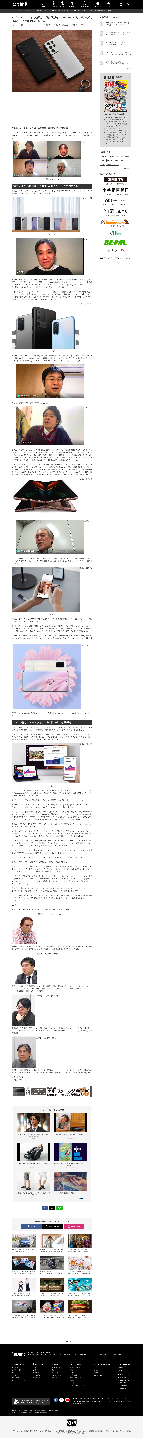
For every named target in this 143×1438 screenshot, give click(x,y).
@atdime (32, 1226)
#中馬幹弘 (47, 25)
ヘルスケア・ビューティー (78, 1380)
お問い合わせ (119, 1399)
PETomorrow (124, 1385)
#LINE (103, 160)
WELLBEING (124, 1383)
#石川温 (74, 25)
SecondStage (124, 1380)
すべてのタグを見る (123, 168)
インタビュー (37, 1375)
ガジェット (15, 1375)
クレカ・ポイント (57, 1375)
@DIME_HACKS (54, 1226)
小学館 (79, 1401)
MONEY (57, 1364)
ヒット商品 (36, 1372)
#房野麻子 (56, 25)
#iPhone (103, 156)
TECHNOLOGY (19, 1364)
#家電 (123, 160)
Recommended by (74, 1198)
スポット (97, 1367)
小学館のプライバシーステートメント (102, 1401)
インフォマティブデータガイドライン (103, 1399)
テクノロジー (22, 11)
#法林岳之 (65, 25)
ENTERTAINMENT (103, 1364)
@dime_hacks (75, 1226)
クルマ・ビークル (75, 1367)
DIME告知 (121, 1367)
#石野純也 (83, 25)
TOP (13, 11)
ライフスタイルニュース (77, 1385)
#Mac (117, 160)
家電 (13, 1372)
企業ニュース (124, 1374)
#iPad (103, 164)
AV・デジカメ (16, 1367)
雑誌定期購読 (86, 1401)
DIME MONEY (56, 1367)
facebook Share (45, 1208)
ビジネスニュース (38, 1378)
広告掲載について (119, 1401)
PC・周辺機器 (16, 1378)
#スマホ (119, 156)
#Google (111, 156)
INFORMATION (125, 1364)
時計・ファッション (76, 1378)
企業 (34, 1370)
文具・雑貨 (73, 1375)
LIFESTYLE (77, 1364)
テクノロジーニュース (18, 1380)
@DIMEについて (77, 1399)
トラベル (73, 1372)
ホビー (96, 1372)
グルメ (72, 1370)
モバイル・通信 (34, 11)
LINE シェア (59, 1208)
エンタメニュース (99, 1375)
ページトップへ (71, 1341)
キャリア (36, 1367)
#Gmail (127, 156)
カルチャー (97, 1370)
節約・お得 (55, 1372)
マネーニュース (56, 1378)
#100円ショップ (112, 164)
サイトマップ (87, 1399)
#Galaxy (38, 25)
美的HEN (123, 1388)
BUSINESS (39, 1364)
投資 (53, 1370)
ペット (72, 1383)
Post (52, 1208)
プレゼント (121, 1370)
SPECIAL (123, 1378)
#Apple (109, 160)
